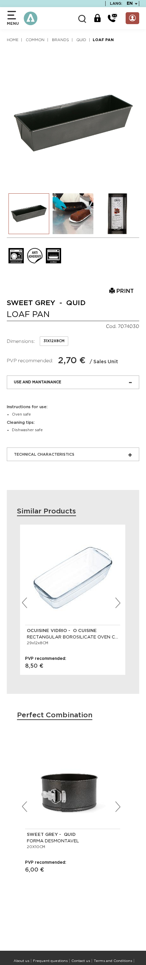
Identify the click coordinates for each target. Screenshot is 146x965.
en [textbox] (130, 3)
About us (21, 961)
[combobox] (130, 3)
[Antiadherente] (34, 255)
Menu (13, 23)
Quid (81, 40)
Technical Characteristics (44, 454)
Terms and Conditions (113, 961)
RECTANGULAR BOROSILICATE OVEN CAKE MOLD (72, 637)
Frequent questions (50, 961)
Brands (60, 40)
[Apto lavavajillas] (16, 255)
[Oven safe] (53, 255)
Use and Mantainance (37, 382)
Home (12, 40)
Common (35, 40)
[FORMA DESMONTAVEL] (72, 781)
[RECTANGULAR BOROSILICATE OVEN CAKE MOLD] (72, 577)
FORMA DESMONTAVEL (53, 841)
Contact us (80, 961)
